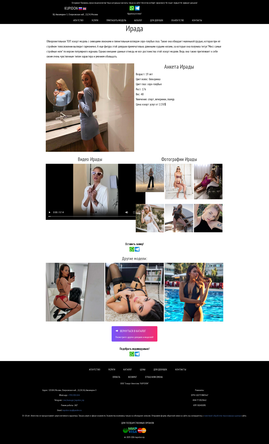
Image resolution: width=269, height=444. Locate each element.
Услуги (95, 20)
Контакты (197, 20)
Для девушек (156, 20)
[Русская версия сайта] (80, 8)
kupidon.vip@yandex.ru (72, 410)
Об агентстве (177, 20)
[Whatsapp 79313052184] (132, 8)
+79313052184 (74, 395)
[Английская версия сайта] (84, 8)
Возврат (132, 376)
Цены (142, 369)
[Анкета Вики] (134, 292)
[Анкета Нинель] (194, 292)
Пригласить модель (116, 20)
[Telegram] (137, 249)
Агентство (78, 20)
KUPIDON (71, 8)
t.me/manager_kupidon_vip (73, 400)
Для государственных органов (137, 422)
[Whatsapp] (132, 249)
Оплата (116, 376)
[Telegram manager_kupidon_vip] (137, 8)
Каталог (138, 20)
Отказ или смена (154, 376)
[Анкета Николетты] (75, 292)
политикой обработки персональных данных (222, 415)
